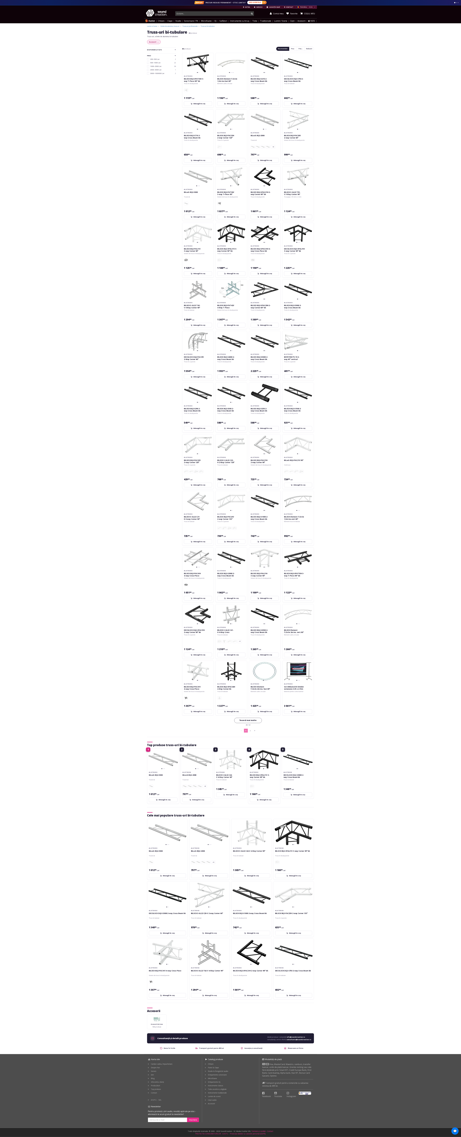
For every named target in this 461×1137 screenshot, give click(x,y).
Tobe (254, 21)
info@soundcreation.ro (296, 1037)
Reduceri (309, 49)
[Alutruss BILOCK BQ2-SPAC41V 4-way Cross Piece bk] (186, 698)
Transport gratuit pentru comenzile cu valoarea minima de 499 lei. (285, 1084)
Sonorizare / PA (191, 21)
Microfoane (206, 21)
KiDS (312, 21)
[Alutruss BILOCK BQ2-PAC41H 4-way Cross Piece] (253, 260)
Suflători (223, 21)
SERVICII (259, 7)
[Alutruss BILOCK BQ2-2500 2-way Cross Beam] (258, 147)
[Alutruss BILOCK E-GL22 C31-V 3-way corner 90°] (219, 641)
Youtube (278, 1096)
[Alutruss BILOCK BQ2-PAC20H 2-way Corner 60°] (219, 147)
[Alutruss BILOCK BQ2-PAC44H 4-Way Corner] (219, 698)
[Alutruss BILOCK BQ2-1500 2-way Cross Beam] (263, 147)
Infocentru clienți (157, 1082)
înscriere (193, 1120)
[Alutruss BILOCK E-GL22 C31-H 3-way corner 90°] (224, 641)
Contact (154, 1093)
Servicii (153, 1071)
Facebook (266, 1096)
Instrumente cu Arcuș (239, 21)
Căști (292, 21)
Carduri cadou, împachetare (161, 1064)
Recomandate (283, 49)
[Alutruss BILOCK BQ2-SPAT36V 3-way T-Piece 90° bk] (219, 203)
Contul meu (278, 13)
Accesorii (301, 21)
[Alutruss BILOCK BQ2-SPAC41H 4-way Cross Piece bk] (186, 584)
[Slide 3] (458, 2)
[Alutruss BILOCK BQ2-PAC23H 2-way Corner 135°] (191, 471)
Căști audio (212, 1100)
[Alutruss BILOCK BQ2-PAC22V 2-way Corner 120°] (296, 471)
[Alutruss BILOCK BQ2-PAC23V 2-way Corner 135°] (186, 471)
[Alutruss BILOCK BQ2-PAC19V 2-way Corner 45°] (196, 471)
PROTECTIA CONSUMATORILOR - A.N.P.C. (211, 1134)
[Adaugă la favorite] (210, 56)
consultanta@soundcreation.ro (298, 1040)
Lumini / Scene (280, 21)
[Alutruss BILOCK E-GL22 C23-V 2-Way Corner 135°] (229, 641)
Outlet (152, 21)
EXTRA (247, 7)
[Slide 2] (456, 2)
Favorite (293, 13)
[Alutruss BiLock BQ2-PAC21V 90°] (201, 471)
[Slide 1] (454, 2)
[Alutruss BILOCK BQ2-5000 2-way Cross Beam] (186, 203)
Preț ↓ (301, 49)
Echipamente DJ (214, 1082)
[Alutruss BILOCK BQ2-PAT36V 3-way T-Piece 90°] (186, 90)
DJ (215, 21)
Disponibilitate (154, 50)
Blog (153, 1078)
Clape (169, 21)
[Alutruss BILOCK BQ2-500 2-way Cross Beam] (268, 147)
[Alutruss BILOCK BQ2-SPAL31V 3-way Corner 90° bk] (186, 260)
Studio (178, 21)
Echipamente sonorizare (217, 1075)
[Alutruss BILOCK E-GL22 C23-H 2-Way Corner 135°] (234, 641)
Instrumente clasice (215, 1085)
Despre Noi (155, 1067)
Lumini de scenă (214, 1096)
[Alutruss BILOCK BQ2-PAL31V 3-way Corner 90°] (219, 260)
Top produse (156, 1089)
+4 (273, 147)
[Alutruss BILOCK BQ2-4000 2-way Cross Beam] (253, 147)
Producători (155, 1085)
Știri (152, 1075)
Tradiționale (265, 21)
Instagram (291, 1096)
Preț (149, 55)
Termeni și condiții (258, 1131)
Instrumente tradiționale (217, 1093)
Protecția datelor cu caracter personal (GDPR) (248, 1134)
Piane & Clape (213, 1067)
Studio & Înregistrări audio (218, 1071)
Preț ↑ (293, 49)
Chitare (161, 21)
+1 (239, 641)
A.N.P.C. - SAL (156, 1100)
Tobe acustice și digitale (217, 1089)
